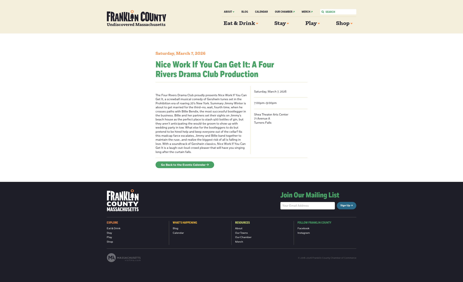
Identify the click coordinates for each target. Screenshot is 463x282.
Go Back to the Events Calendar (183, 165)
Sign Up (345, 205)
